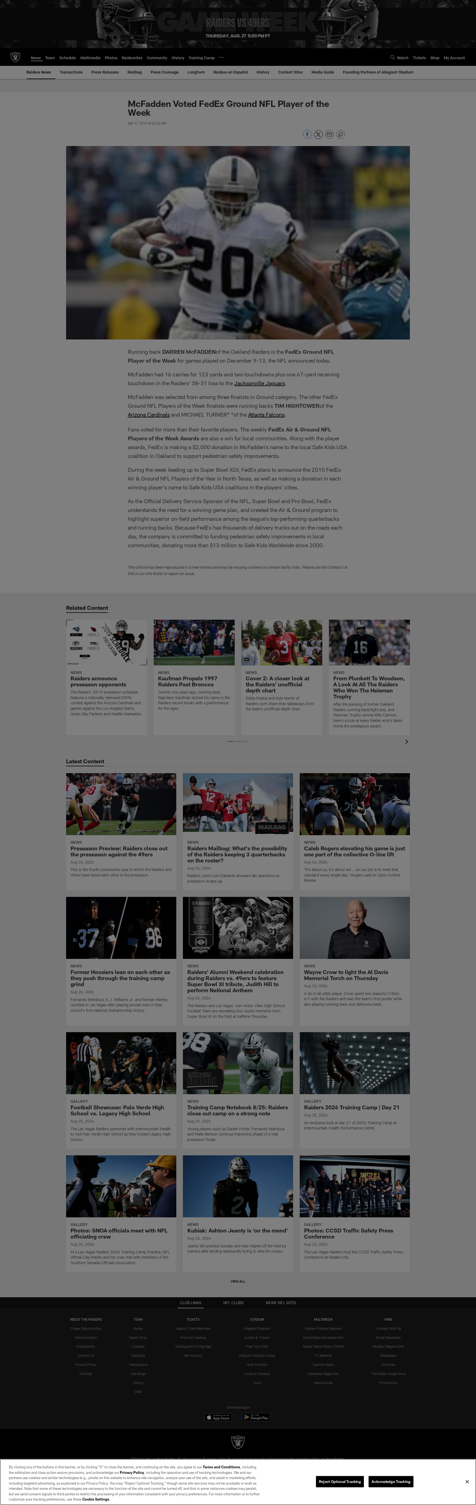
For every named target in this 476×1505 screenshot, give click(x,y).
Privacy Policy (132, 1472)
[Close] (467, 1482)
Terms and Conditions (221, 1467)
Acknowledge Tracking (391, 1481)
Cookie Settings (95, 1499)
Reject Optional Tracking (340, 1481)
